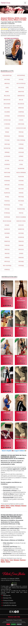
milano (21, 330)
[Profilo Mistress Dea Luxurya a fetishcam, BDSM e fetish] (7, 431)
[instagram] (10, 612)
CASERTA (21, 111)
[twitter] (13, 612)
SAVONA (21, 233)
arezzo (7, 358)
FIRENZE (21, 136)
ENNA (7, 132)
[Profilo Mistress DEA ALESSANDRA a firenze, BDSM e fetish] (21, 288)
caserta (21, 442)
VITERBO (7, 269)
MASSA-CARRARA (21, 172)
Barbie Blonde (21, 356)
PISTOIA (7, 208)
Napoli (3, 507)
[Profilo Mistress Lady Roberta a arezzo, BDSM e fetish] (7, 346)
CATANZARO (21, 115)
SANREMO (21, 229)
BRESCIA (7, 107)
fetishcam (7, 330)
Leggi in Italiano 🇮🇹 (20, 450)
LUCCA (7, 168)
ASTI (7, 87)
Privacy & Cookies (8, 600)
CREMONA (21, 124)
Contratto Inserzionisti (9, 603)
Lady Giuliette (7, 298)
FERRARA (7, 136)
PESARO (7, 200)
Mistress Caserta (21, 440)
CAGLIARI (7, 111)
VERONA (21, 261)
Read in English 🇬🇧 (7, 450)
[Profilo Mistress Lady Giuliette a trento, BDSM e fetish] (7, 288)
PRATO (21, 213)
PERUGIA (21, 196)
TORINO (7, 245)
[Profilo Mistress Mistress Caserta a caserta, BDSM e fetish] (21, 431)
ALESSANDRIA (21, 75)
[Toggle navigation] (25, 2)
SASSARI (7, 233)
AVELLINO (21, 87)
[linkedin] (18, 612)
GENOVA (7, 144)
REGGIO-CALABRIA (21, 217)
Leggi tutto (19, 624)
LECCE (7, 160)
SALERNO (7, 229)
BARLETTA (21, 91)
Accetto (8, 624)
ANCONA (7, 79)
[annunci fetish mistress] (14, 574)
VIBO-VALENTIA (7, 265)
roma (21, 414)
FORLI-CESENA (21, 140)
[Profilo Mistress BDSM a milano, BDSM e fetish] (21, 318)
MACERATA (21, 168)
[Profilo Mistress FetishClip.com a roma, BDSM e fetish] (21, 402)
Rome (7, 560)
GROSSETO (7, 148)
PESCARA (21, 200)
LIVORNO (7, 164)
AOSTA (21, 79)
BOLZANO (21, 103)
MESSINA (7, 176)
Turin (11, 560)
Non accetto (13, 624)
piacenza (21, 386)
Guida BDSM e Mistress (9, 605)
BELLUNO (7, 95)
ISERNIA (7, 152)
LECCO (21, 160)
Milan (2, 560)
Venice (8, 561)
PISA (21, 204)
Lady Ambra (7, 412)
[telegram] (15, 612)
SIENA (7, 237)
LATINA (21, 156)
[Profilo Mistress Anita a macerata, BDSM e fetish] (7, 374)
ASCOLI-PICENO (21, 83)
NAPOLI (7, 184)
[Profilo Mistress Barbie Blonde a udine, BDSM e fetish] (21, 346)
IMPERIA (21, 148)
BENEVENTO (21, 95)
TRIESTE (7, 253)
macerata (7, 386)
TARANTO (7, 241)
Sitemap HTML (7, 598)
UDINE (21, 253)
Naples (3, 561)
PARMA (21, 192)
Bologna (17, 505)
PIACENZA (7, 204)
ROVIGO (21, 225)
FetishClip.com (21, 412)
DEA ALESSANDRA (21, 299)
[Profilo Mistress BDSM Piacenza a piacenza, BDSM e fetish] (21, 374)
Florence (22, 560)
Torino (12, 505)
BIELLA (21, 99)
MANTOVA (7, 172)
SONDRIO (21, 237)
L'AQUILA (21, 152)
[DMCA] (14, 583)
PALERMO (7, 192)
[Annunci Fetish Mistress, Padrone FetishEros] (14, 9)
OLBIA (7, 188)
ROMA (7, 225)
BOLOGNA (7, 103)
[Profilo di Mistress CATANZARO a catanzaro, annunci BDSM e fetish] (14, 52)
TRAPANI (21, 245)
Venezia (8, 507)
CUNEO (7, 128)
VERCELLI (7, 261)
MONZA (21, 180)
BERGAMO (7, 99)
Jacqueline (7, 328)
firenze (21, 302)
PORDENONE (21, 208)
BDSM (21, 328)
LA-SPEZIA (7, 156)
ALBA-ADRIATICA (7, 75)
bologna (7, 414)
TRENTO (7, 249)
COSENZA (7, 124)
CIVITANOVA (7, 119)
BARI (7, 91)
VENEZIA (21, 257)
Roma (7, 505)
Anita (7, 384)
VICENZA (21, 265)
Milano (3, 505)
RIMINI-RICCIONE (21, 221)
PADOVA (21, 188)
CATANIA (7, 115)
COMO (21, 119)
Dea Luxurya (7, 440)
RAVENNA (7, 217)
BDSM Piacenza (21, 384)
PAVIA (7, 196)
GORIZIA (21, 144)
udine (21, 358)
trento (7, 300)
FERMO (21, 132)
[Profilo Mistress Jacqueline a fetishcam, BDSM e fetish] (7, 318)
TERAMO (21, 241)
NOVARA (21, 184)
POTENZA (7, 213)
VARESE (7, 257)
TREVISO (21, 249)
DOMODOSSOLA (21, 128)
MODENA (7, 180)
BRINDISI (21, 107)
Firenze (23, 505)
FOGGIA (7, 140)
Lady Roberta (7, 356)
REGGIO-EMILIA (7, 221)
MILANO (21, 176)
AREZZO (7, 83)
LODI (21, 164)
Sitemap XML (7, 595)
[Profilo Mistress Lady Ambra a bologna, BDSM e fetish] (7, 402)
